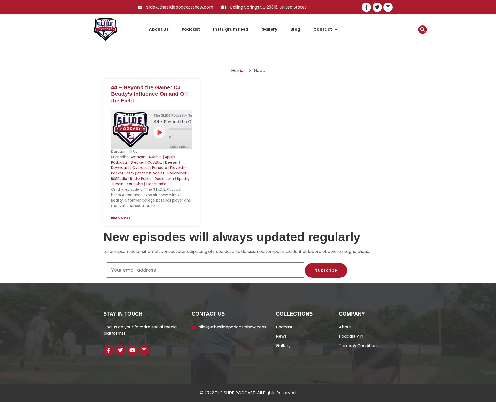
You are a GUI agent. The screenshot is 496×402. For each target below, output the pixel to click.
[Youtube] (132, 350)
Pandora (159, 167)
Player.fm (178, 167)
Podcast (191, 29)
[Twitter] (377, 7)
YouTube (135, 184)
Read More (120, 218)
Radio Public (141, 178)
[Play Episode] (159, 132)
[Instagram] (388, 7)
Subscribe (179, 146)
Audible (155, 156)
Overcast (140, 167)
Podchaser (177, 173)
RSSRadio (119, 178)
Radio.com (164, 178)
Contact (322, 29)
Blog (295, 29)
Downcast (120, 167)
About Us (159, 29)
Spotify (183, 178)
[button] (422, 29)
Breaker (137, 162)
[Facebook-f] (366, 7)
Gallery (269, 29)
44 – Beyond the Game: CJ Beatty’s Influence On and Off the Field (149, 93)
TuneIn (117, 184)
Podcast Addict (150, 173)
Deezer (171, 162)
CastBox (154, 162)
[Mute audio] (179, 137)
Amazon (137, 156)
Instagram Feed (231, 29)
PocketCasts (122, 173)
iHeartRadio (156, 184)
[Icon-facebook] (108, 350)
